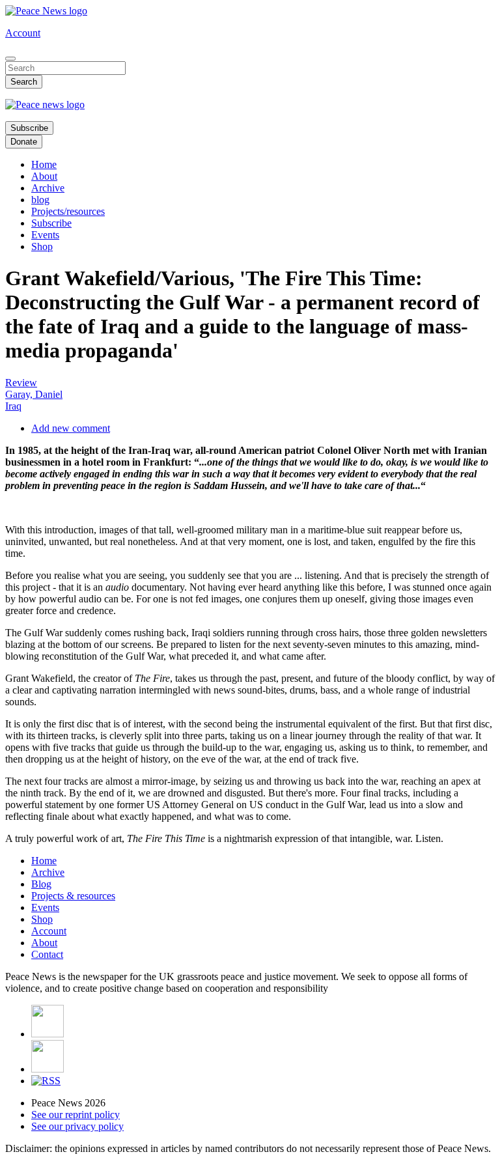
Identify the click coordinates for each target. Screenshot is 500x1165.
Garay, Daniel (33, 394)
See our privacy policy (77, 1126)
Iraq (13, 406)
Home (44, 164)
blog (40, 199)
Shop (42, 246)
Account (22, 32)
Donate (23, 142)
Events (45, 234)
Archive (47, 187)
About (44, 176)
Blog (41, 884)
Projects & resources (73, 895)
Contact (47, 954)
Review (21, 382)
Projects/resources (68, 211)
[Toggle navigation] (10, 59)
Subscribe (29, 128)
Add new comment (70, 428)
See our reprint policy (75, 1114)
